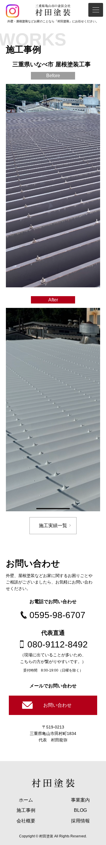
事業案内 (80, 799)
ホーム (26, 799)
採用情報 (80, 820)
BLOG (80, 810)
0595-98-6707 (57, 615)
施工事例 (25, 810)
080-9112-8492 (57, 644)
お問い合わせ (57, 705)
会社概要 (25, 820)
